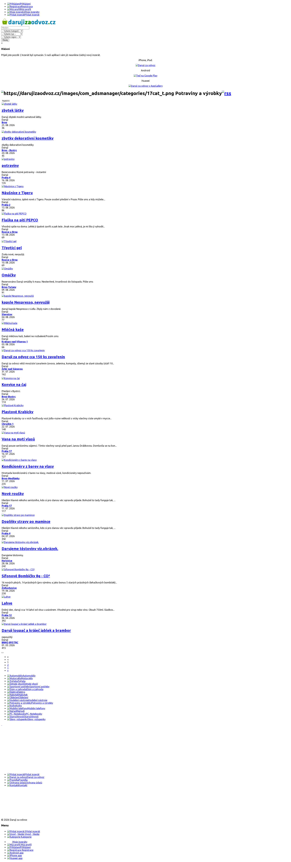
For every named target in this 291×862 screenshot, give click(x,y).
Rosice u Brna (9, 232)
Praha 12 (7, 615)
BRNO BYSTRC (10, 642)
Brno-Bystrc (9, 396)
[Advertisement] (92, 749)
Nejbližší (6, 101)
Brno (4, 122)
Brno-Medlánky (11, 478)
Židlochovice (9, 588)
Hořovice (7, 560)
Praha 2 (6, 204)
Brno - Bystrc (9, 150)
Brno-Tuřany (9, 287)
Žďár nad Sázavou (12, 369)
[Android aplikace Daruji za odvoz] (12, 795)
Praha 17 (7, 451)
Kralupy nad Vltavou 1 (15, 341)
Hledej (5, 40)
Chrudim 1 (7, 424)
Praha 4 (6, 177)
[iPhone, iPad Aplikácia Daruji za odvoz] (11, 805)
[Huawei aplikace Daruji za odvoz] (12, 814)
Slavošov (7, 314)
